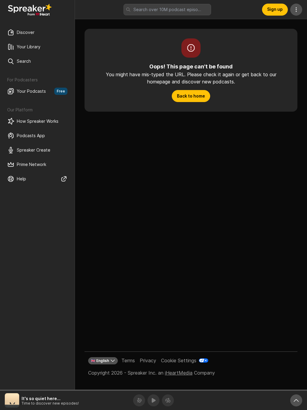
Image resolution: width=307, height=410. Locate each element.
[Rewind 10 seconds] (139, 400)
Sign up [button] (275, 9)
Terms (128, 360)
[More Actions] (296, 10)
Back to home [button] (191, 95)
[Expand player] (296, 400)
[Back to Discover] (30, 10)
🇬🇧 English (100, 360)
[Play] (153, 400)
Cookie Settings (178, 360)
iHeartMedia (178, 373)
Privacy (148, 360)
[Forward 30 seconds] (168, 400)
